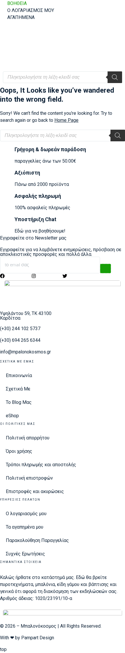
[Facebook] (2, 276)
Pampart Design (37, 637)
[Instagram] (33, 276)
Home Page (66, 120)
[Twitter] (65, 276)
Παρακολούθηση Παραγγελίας (37, 540)
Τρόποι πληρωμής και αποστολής (41, 464)
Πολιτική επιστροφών (29, 478)
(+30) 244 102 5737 (20, 328)
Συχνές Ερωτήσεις (25, 554)
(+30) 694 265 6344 (20, 340)
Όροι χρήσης (19, 451)
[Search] (115, 77)
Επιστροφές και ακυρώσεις (35, 491)
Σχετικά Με (18, 389)
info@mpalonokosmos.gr (25, 352)
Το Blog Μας (19, 402)
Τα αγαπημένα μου (24, 527)
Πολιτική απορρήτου (27, 438)
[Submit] (105, 268)
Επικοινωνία (19, 375)
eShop (12, 415)
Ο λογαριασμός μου (26, 513)
